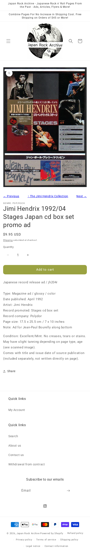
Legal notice (33, 546)
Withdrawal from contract (26, 464)
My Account (16, 410)
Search (13, 436)
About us (14, 445)
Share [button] (11, 371)
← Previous (11, 196)
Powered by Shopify (51, 533)
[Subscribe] (68, 490)
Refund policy (75, 533)
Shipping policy (69, 539)
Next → (81, 196)
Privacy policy (24, 539)
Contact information (56, 546)
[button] (8, 41)
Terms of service (46, 539)
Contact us (16, 455)
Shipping (8, 240)
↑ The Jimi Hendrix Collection (48, 196)
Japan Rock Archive (28, 533)
